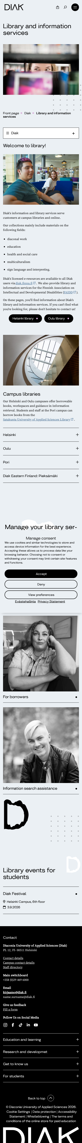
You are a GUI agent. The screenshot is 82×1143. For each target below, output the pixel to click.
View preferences (41, 594)
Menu (75, 7)
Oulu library (56, 318)
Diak (27, 113)
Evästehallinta (25, 601)
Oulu (7, 448)
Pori (6, 462)
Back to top (37, 1098)
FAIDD (68, 292)
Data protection (44, 1111)
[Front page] (14, 7)
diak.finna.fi (23, 283)
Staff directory (13, 967)
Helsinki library (23, 318)
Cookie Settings (18, 1111)
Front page (11, 113)
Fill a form (10, 1009)
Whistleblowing (38, 1116)
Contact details (13, 958)
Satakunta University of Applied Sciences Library (36, 419)
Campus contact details (19, 962)
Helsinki (9, 435)
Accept (41, 573)
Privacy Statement (51, 601)
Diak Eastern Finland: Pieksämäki (31, 476)
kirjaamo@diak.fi (15, 992)
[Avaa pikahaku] (65, 7)
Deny (41, 584)
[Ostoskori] (57, 7)
